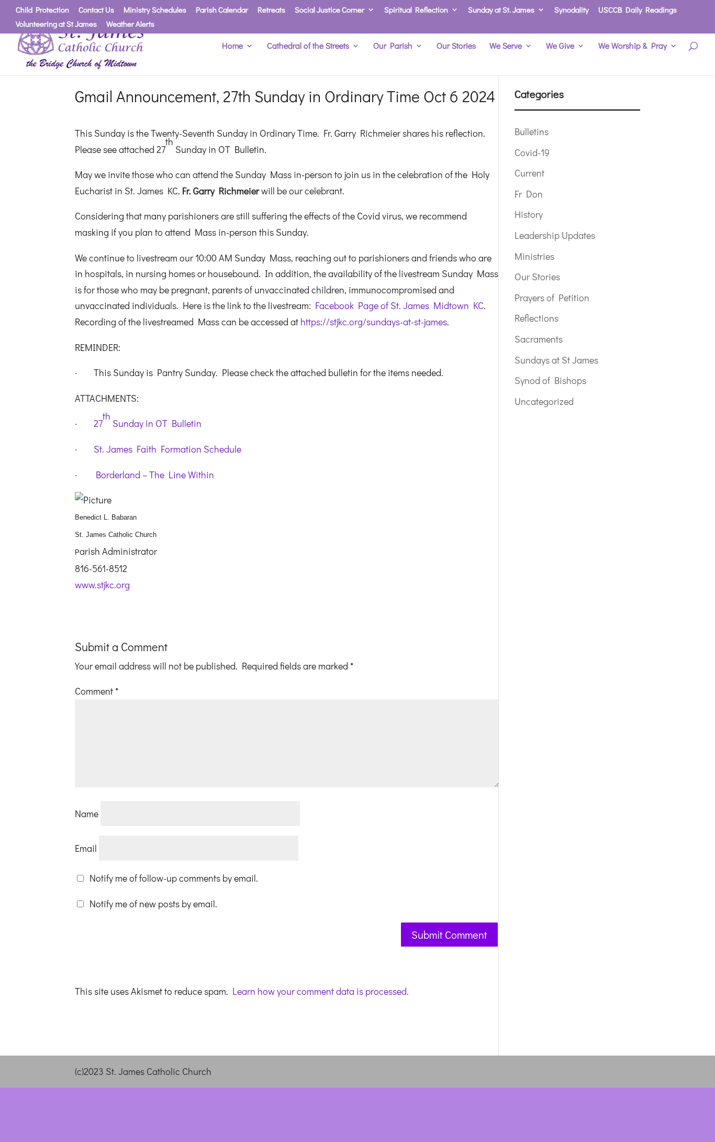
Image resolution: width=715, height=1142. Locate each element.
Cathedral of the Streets (308, 46)
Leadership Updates (555, 235)
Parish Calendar (222, 10)
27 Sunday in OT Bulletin (148, 420)
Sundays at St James (556, 360)
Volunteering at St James (56, 24)
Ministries (534, 256)
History (529, 214)
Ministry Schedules (155, 10)
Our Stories (456, 46)
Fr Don (529, 194)
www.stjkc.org (102, 584)
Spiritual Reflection (416, 10)
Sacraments (539, 339)
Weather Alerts (130, 24)
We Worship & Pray (632, 46)
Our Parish (392, 46)
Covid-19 (532, 152)
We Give (560, 46)
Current (529, 173)
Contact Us (96, 10)
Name (86, 813)
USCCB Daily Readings (637, 10)
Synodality (571, 10)
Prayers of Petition (552, 297)
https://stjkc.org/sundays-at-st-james (373, 321)
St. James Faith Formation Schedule (167, 449)
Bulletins (532, 131)
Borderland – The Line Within (155, 474)
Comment (96, 691)
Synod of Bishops (550, 380)
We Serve (505, 46)
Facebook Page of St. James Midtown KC (399, 305)
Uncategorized (544, 401)
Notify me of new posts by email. (153, 903)
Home (232, 46)
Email (86, 848)
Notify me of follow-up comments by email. (174, 878)
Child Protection (42, 10)
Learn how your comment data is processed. (320, 991)
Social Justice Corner (329, 10)
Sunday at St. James (501, 10)
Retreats (271, 10)
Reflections (536, 318)
